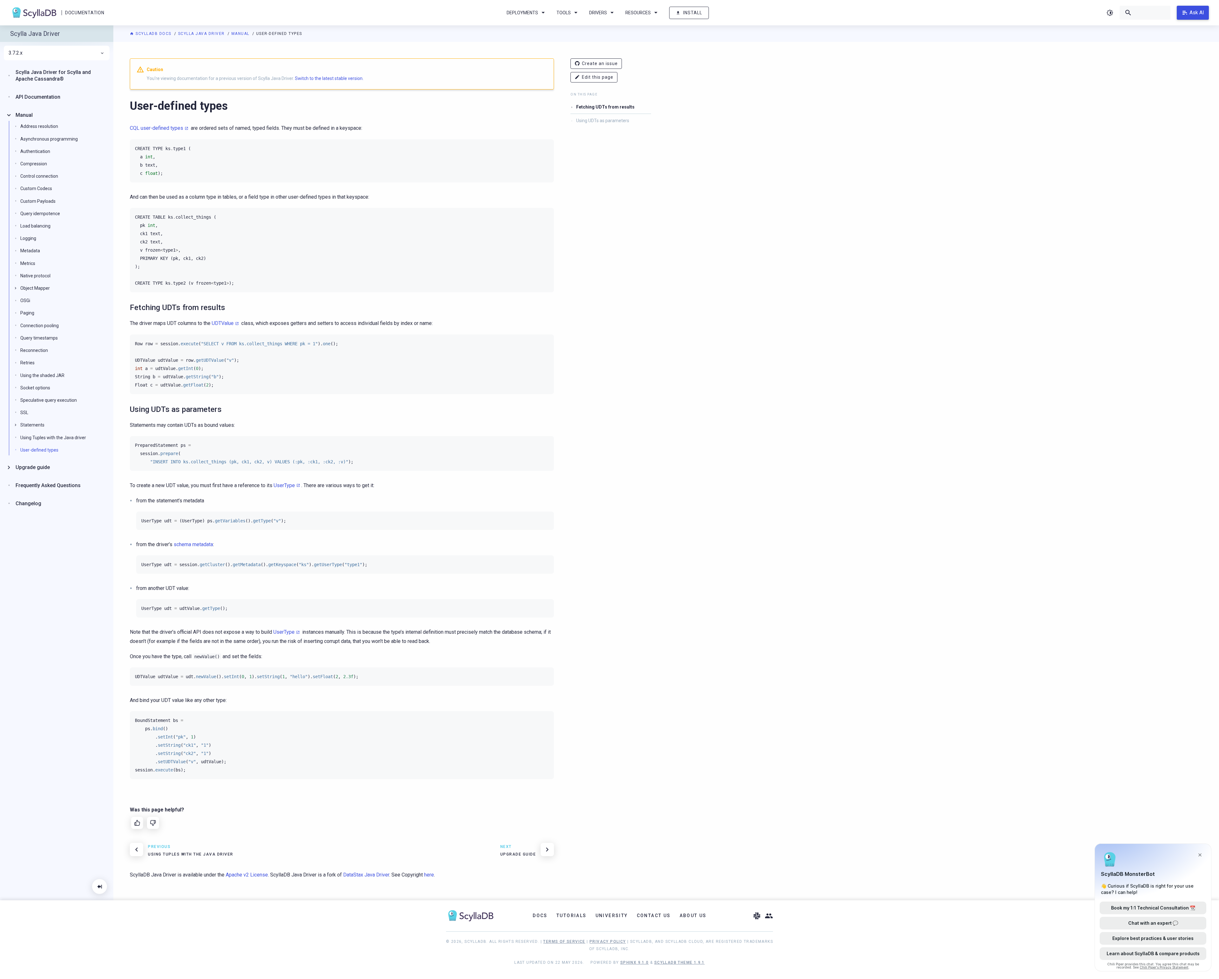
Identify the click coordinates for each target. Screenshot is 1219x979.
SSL (24, 412)
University (612, 915)
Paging (27, 312)
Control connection (39, 176)
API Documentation (38, 97)
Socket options (35, 387)
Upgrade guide (33, 467)
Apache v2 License (247, 875)
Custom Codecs (36, 188)
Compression (33, 163)
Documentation (84, 13)
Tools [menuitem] (563, 12)
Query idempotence (40, 213)
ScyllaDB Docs (153, 33)
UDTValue (223, 323)
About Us (693, 915)
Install (692, 12)
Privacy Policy (608, 941)
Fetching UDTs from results (605, 106)
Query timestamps (39, 338)
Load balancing (35, 225)
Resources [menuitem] (638, 12)
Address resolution (39, 126)
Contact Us (654, 915)
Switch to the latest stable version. (329, 78)
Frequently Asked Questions (48, 485)
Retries (27, 362)
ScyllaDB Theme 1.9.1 (679, 962)
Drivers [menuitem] (598, 12)
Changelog (28, 503)
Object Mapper (35, 288)
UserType (284, 485)
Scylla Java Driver (202, 33)
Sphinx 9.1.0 (634, 962)
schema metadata (193, 544)
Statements (32, 424)
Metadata (30, 250)
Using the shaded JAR (42, 375)
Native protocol (35, 275)
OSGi (25, 300)
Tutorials (571, 915)
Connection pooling (39, 325)
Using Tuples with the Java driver (53, 437)
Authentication (35, 151)
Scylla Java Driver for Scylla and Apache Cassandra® (53, 75)
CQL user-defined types (156, 128)
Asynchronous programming (49, 138)
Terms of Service (564, 941)
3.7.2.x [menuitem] (16, 53)
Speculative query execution (48, 400)
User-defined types (39, 449)
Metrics (27, 263)
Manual (241, 33)
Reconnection (34, 350)
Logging (28, 238)
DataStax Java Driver (366, 875)
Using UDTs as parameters (602, 120)
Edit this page (597, 77)
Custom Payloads (38, 200)
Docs (540, 915)
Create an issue (600, 63)
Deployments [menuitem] (522, 12)
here (429, 875)
